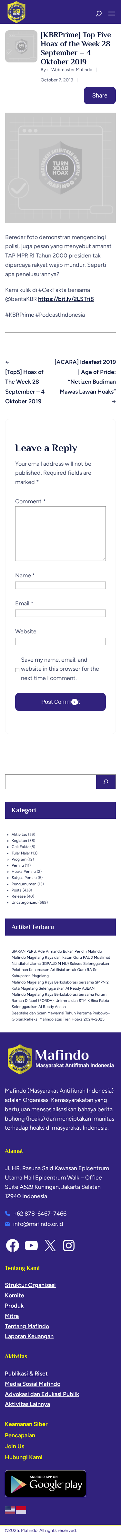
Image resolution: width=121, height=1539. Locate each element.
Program (19, 859)
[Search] (106, 782)
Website (25, 631)
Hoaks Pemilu (24, 871)
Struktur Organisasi (30, 1285)
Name (25, 575)
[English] (10, 1509)
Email (24, 603)
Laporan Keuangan (29, 1336)
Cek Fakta (20, 846)
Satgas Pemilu (24, 877)
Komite (14, 1295)
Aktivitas (19, 834)
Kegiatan (19, 840)
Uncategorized (24, 902)
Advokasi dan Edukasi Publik (42, 1394)
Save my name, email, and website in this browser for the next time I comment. (60, 669)
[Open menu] (111, 13)
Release (19, 896)
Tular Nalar (21, 853)
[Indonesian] (21, 1509)
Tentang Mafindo (27, 1326)
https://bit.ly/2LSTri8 (66, 299)
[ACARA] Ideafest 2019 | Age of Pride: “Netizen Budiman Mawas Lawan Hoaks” (85, 377)
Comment (30, 501)
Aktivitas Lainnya (27, 1404)
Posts (17, 890)
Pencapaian (20, 1435)
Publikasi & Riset (26, 1373)
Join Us (14, 1446)
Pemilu (18, 865)
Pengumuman (24, 884)
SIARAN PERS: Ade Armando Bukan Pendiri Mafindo (57, 951)
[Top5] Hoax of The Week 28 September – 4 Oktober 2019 (25, 386)
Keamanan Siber (26, 1424)
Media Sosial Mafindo (32, 1383)
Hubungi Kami (24, 1457)
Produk (14, 1305)
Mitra (12, 1316)
